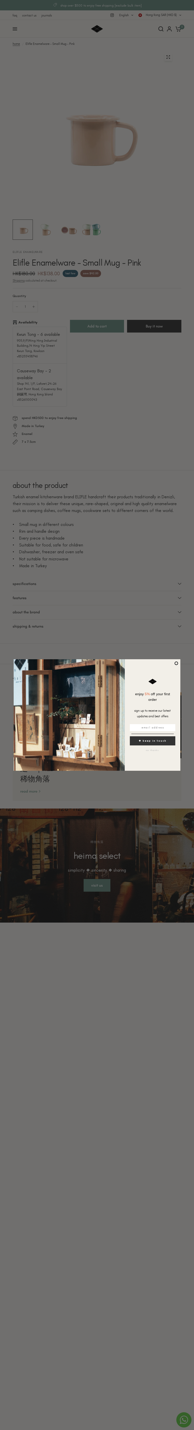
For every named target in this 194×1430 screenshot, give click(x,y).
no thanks (152, 750)
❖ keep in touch (152, 740)
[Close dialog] (176, 663)
